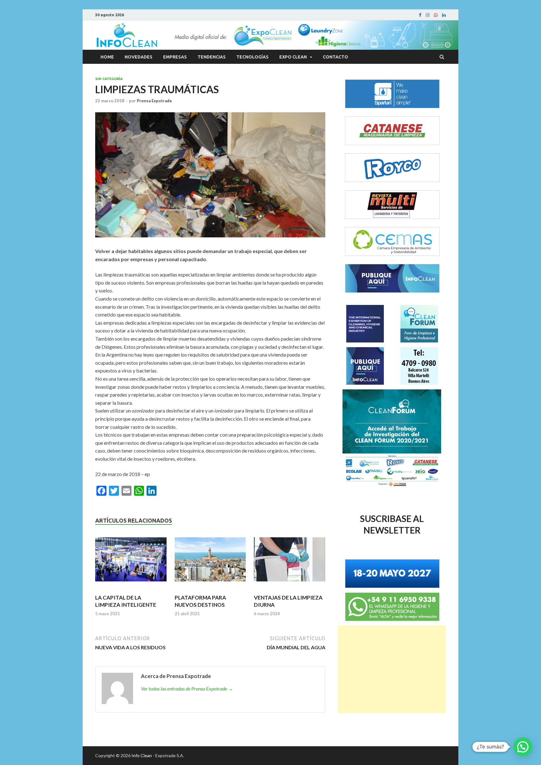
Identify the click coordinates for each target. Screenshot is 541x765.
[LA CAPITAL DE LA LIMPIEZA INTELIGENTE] (131, 562)
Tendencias (212, 56)
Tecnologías (252, 56)
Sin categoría (109, 79)
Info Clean (141, 755)
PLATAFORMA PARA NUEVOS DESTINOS (200, 601)
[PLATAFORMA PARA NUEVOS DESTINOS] (210, 562)
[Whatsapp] (435, 15)
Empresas (175, 56)
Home (107, 56)
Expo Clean (293, 56)
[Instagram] (427, 15)
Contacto (335, 56)
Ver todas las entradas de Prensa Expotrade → (187, 689)
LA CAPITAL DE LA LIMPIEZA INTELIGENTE (125, 601)
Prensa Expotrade (154, 100)
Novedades (138, 56)
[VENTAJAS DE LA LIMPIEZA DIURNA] (289, 562)
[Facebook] (420, 15)
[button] (522, 746)
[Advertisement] (392, 669)
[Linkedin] (444, 15)
